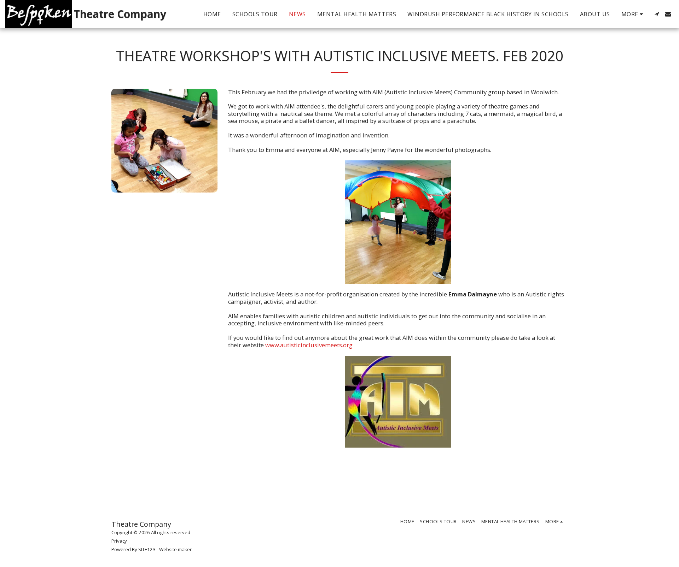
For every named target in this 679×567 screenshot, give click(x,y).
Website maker (175, 549)
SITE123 (147, 549)
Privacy (119, 541)
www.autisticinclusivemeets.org (309, 345)
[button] (656, 14)
